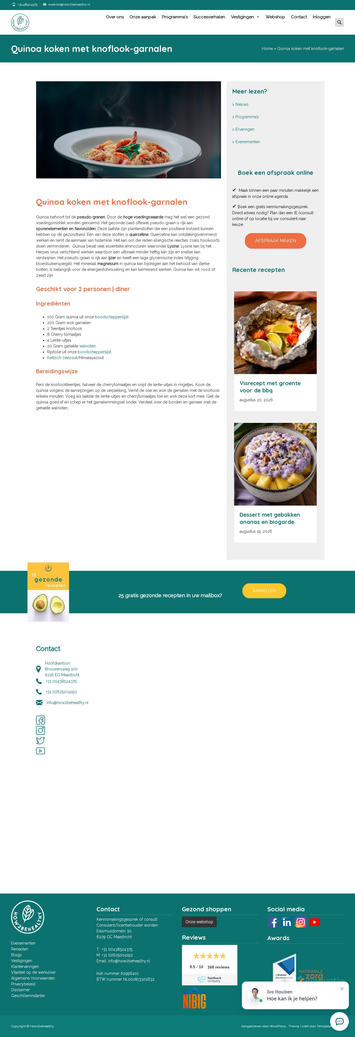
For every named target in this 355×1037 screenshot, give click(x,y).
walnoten (87, 346)
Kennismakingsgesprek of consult (127, 919)
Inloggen (322, 16)
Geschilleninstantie (28, 995)
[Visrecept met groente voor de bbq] (275, 332)
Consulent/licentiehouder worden (127, 925)
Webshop (275, 16)
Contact (299, 16)
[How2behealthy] (15, 21)
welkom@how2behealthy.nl (69, 4)
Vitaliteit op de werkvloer (33, 972)
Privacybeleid (23, 984)
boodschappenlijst (111, 317)
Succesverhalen (209, 16)
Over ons (115, 16)
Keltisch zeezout (62, 357)
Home (267, 48)
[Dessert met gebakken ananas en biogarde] (275, 464)
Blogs (16, 955)
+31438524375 (27, 4)
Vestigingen (242, 16)
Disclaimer (20, 990)
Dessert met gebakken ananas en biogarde (270, 518)
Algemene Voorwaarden (33, 978)
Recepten (19, 949)
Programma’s (247, 117)
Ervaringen (244, 129)
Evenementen (247, 142)
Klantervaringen (25, 966)
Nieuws (241, 104)
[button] (275, 241)
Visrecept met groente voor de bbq (270, 387)
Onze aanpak (143, 16)
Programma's (175, 16)
